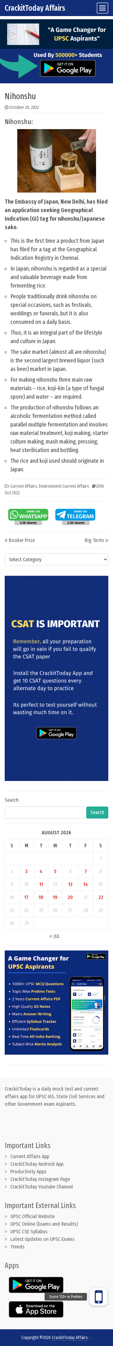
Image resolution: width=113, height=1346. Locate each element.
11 (41, 884)
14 (85, 884)
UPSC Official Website (32, 1216)
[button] (98, 1297)
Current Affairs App (29, 1156)
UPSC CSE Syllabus (29, 1232)
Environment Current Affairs (64, 486)
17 (26, 897)
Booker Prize (22, 540)
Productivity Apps (28, 1172)
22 (100, 897)
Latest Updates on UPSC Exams (42, 1239)
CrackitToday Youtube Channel (41, 1187)
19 (55, 897)
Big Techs (94, 540)
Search (12, 800)
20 (70, 897)
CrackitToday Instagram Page (40, 1179)
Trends (17, 1247)
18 (41, 897)
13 (70, 884)
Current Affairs (23, 486)
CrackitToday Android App (36, 1164)
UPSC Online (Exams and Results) (44, 1224)
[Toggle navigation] (102, 8)
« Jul (54, 936)
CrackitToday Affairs (35, 8)
